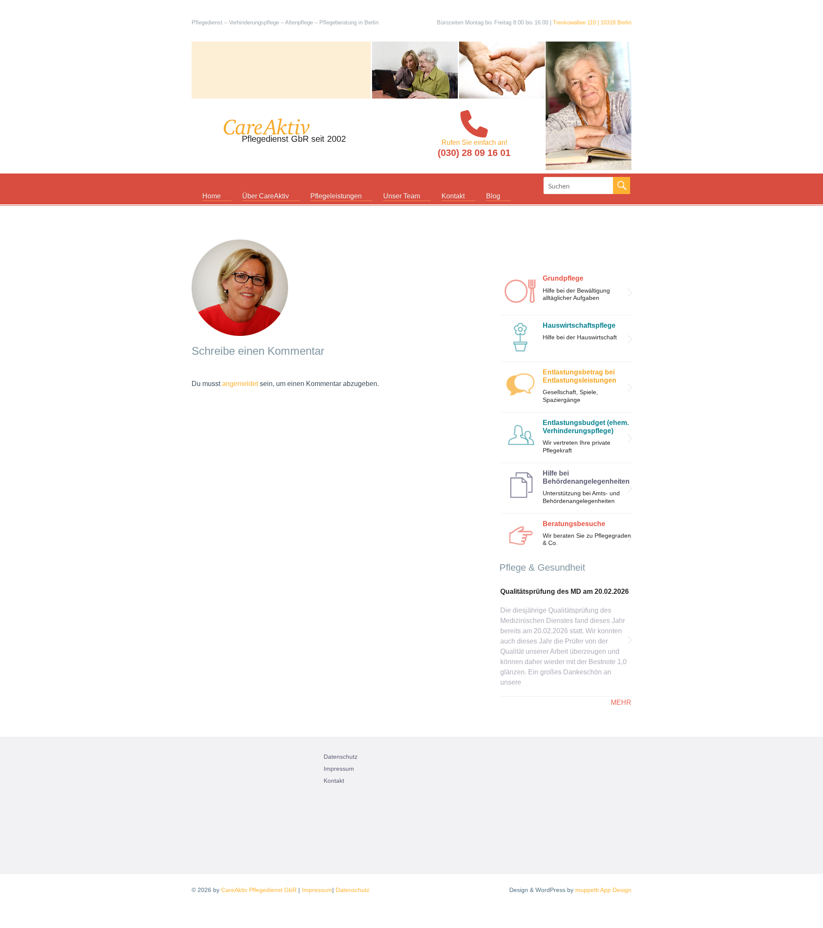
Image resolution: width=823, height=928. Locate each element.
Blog (493, 196)
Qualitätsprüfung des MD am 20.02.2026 (564, 591)
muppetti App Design (603, 889)
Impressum (339, 768)
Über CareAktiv (265, 196)
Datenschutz (340, 756)
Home (211, 196)
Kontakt (453, 196)
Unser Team (401, 196)
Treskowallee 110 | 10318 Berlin (592, 22)
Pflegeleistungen (336, 196)
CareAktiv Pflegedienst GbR (259, 889)
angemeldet (240, 383)
